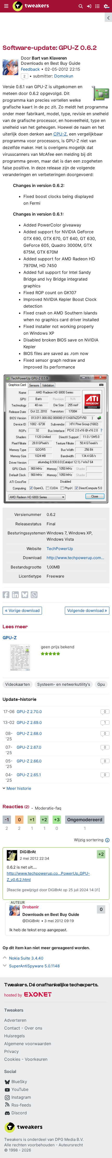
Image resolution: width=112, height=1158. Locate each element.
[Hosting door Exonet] (28, 995)
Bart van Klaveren (49, 58)
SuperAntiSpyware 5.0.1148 (34, 965)
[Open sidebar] (108, 17)
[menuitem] (81, 6)
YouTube (19, 1089)
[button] (6, 6)
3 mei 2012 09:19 (59, 920)
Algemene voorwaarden (27, 1043)
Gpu (101, 684)
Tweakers (13, 1139)
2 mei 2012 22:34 (34, 858)
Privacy (11, 1051)
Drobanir (30, 906)
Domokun (63, 76)
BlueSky (19, 1081)
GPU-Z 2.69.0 (29, 722)
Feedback (30, 69)
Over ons (33, 1028)
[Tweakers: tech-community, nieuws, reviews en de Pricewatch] (30, 6)
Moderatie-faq (48, 808)
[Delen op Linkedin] (15, 594)
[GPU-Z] (20, 657)
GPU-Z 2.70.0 (29, 711)
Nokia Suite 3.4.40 (26, 958)
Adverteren (15, 1020)
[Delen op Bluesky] (24, 594)
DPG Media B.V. (69, 1139)
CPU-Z (60, 134)
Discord (19, 1112)
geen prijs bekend (57, 646)
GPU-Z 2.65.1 (29, 774)
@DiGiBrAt (31, 920)
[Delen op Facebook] (6, 594)
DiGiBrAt (28, 851)
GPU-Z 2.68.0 (29, 733)
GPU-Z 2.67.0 (29, 747)
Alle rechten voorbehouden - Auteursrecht (43, 1144)
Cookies (12, 1059)
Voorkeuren (36, 1059)
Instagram (21, 1097)
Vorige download (24, 610)
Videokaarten (17, 684)
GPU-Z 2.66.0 (29, 761)
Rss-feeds (21, 1105)
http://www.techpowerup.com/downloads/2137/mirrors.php (75, 557)
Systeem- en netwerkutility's (63, 684)
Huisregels (14, 1035)
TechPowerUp (60, 548)
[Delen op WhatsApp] (34, 594)
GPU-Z (10, 637)
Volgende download (85, 610)
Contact (12, 1028)
